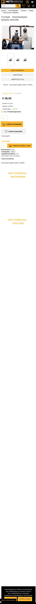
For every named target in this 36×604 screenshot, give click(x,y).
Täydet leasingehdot (7, 158)
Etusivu (3, 11)
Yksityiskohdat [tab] (17, 70)
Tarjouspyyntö (5, 136)
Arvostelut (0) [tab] (18, 79)
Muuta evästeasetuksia (8, 600)
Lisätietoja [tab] (17, 75)
